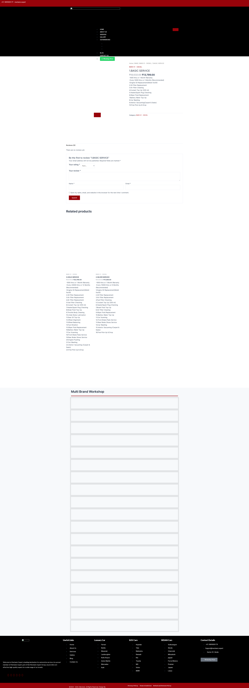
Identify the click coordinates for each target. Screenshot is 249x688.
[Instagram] (14, 675)
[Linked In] (244, 2)
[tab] (70, 145)
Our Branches (105, 39)
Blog (102, 53)
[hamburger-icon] (175, 29)
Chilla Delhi (106, 49)
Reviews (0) (70, 145)
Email (128, 184)
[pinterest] (11, 675)
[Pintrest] (239, 2)
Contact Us (104, 55)
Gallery (103, 37)
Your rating (74, 164)
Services (103, 34)
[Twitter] (22, 675)
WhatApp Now (108, 59)
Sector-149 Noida (109, 46)
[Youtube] (246, 2)
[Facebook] (8, 675)
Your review (75, 171)
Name (71, 184)
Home (102, 29)
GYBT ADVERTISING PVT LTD (115, 687)
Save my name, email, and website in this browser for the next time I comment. (100, 193)
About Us (103, 32)
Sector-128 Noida (109, 44)
